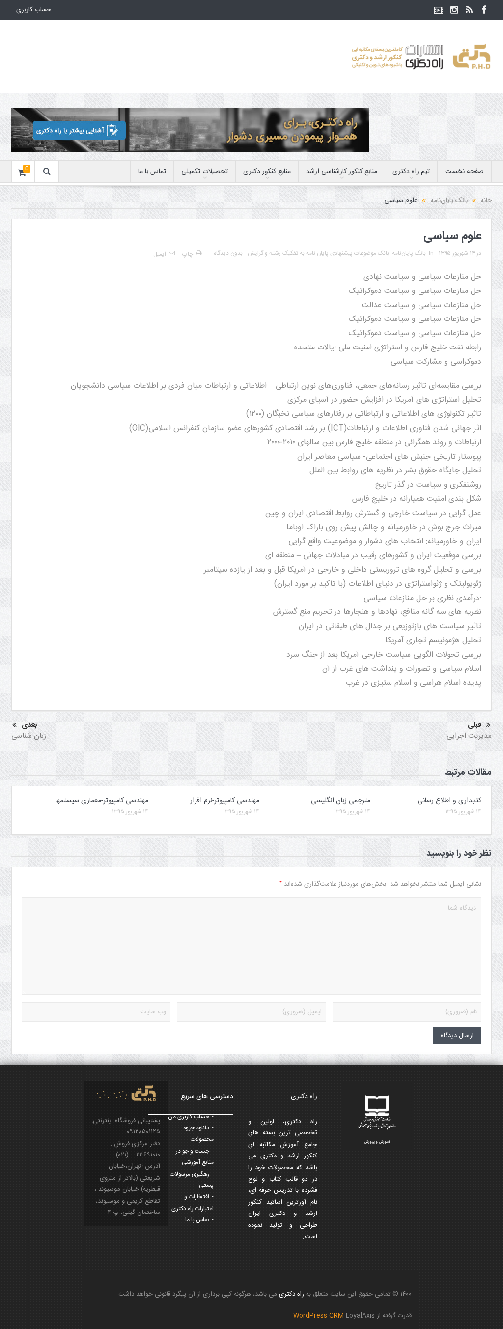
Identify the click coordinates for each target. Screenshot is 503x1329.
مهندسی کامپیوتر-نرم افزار (224, 801)
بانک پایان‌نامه (409, 253)
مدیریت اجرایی (469, 736)
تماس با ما (152, 171)
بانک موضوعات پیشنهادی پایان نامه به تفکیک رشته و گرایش (318, 253)
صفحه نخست (464, 171)
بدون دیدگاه (228, 253)
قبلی (474, 725)
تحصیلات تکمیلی (204, 171)
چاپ (187, 254)
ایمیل (159, 254)
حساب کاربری (33, 9)
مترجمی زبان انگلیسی (340, 801)
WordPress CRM (319, 1315)
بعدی (29, 725)
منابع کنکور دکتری (267, 171)
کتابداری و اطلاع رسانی (449, 801)
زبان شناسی (28, 736)
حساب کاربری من (188, 1117)
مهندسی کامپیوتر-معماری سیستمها (102, 801)
